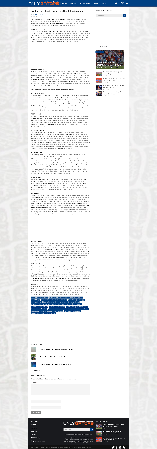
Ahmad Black (44, 297)
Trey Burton (76, 311)
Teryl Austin (67, 311)
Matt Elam (44, 309)
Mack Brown (35, 309)
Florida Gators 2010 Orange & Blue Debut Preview (57, 357)
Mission (33, 425)
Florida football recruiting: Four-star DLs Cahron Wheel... (114, 438)
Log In (103, 3)
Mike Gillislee (52, 309)
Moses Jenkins (72, 309)
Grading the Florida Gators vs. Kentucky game (55, 364)
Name (33, 399)
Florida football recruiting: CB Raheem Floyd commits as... (112, 432)
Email (33, 405)
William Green (51, 313)
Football (73, 3)
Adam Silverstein (38, 14)
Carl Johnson (45, 300)
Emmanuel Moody (73, 302)
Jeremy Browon (67, 304)
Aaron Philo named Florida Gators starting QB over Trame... (113, 425)
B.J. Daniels (63, 297)
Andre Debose (53, 297)
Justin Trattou (70, 306)
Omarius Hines (83, 309)
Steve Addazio (58, 311)
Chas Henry (63, 300)
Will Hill (43, 313)
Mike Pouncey (62, 309)
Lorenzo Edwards (82, 306)
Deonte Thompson (49, 302)
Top (152, 444)
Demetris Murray (36, 302)
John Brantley (77, 304)
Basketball (85, 3)
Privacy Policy (35, 438)
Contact (33, 434)
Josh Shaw (61, 306)
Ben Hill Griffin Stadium (75, 297)
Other (95, 3)
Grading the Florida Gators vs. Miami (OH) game (56, 349)
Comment (34, 382)
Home (64, 3)
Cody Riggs (81, 300)
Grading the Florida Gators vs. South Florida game (57, 11)
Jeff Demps (46, 304)
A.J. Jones (34, 297)
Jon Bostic (34, 306)
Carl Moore (54, 300)
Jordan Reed (44, 306)
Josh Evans (52, 306)
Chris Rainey (72, 300)
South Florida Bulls (46, 311)
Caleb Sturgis (35, 300)
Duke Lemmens (61, 302)
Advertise (34, 431)
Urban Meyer (35, 313)
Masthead (34, 428)
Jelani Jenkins (56, 304)
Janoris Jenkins (36, 304)
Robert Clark (35, 311)
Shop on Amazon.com (38, 441)
